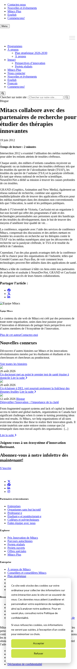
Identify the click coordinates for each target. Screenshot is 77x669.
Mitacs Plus (14, 11)
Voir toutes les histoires (13, 364)
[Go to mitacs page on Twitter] (8, 293)
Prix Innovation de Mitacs (22, 537)
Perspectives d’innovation (30, 63)
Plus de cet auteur (10, 334)
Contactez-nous (16, 4)
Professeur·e (14, 513)
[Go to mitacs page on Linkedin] (8, 297)
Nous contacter (16, 73)
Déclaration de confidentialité (24, 664)
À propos (13, 49)
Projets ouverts (16, 547)
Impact (11, 59)
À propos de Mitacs (19, 569)
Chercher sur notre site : (14, 97)
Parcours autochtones (20, 541)
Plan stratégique (16, 576)
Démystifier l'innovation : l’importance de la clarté (29, 402)
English (11, 14)
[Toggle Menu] (72, 38)
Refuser (38, 653)
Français (12, 83)
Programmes (14, 46)
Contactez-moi (29, 334)
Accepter (38, 643)
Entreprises (14, 506)
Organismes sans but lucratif (24, 509)
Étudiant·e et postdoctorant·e (24, 516)
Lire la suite (18, 377)
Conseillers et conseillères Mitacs (26, 572)
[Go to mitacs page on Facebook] (8, 290)
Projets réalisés (23, 66)
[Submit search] (67, 97)
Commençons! (16, 18)
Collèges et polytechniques (23, 519)
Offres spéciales (16, 551)
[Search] (2, 93)
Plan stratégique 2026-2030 (31, 53)
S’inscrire (5, 468)
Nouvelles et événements (22, 8)
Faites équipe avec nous (21, 523)
